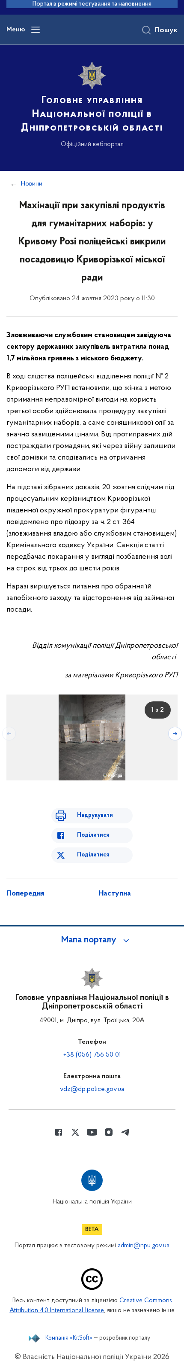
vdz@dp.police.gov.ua (92, 1089)
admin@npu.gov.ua (143, 1246)
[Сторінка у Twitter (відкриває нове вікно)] (75, 1132)
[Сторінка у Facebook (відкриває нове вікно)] (58, 1132)
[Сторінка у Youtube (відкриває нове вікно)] (92, 1132)
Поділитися (93, 835)
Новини (31, 183)
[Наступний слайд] (175, 733)
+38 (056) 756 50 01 (92, 1054)
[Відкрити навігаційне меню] (35, 29)
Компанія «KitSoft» (68, 1338)
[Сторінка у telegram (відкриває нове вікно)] (125, 1132)
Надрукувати (95, 815)
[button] (92, 940)
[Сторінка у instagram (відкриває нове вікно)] (109, 1132)
